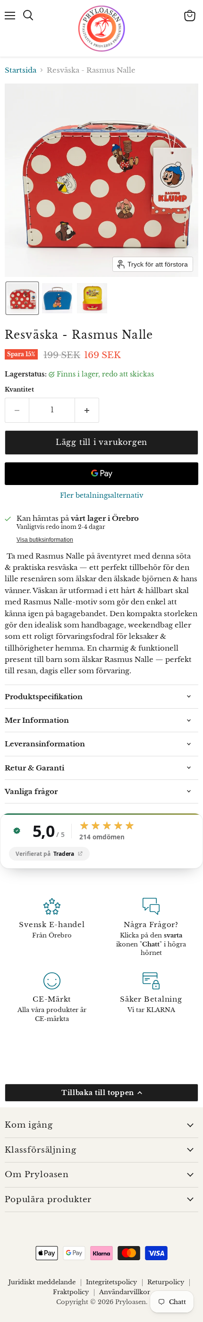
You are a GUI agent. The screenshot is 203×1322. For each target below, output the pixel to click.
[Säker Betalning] (151, 997)
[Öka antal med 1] (87, 410)
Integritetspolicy (111, 1282)
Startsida (20, 70)
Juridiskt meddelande (42, 1282)
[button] (22, 298)
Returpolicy (165, 1282)
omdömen (102, 837)
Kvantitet (19, 389)
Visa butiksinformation (45, 539)
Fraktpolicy (71, 1292)
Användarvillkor (124, 1292)
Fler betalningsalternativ (102, 495)
